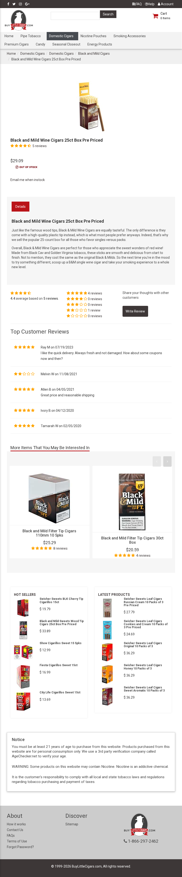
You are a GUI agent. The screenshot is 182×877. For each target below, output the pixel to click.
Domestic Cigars (61, 36)
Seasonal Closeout (66, 44)
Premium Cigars (17, 44)
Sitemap (71, 824)
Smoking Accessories (130, 36)
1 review (94, 310)
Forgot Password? (20, 847)
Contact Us (15, 830)
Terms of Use (17, 841)
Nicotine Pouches (93, 36)
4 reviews (95, 293)
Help (151, 4)
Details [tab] (20, 206)
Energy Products (99, 44)
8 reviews (60, 548)
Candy (40, 44)
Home (9, 36)
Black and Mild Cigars (94, 53)
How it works (16, 824)
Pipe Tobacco (31, 36)
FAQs (11, 835)
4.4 (12, 298)
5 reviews (39, 146)
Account (166, 4)
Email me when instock (27, 180)
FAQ (139, 4)
